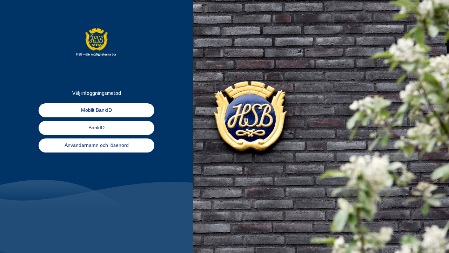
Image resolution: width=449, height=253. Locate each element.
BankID (96, 127)
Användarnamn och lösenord (97, 145)
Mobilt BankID (96, 110)
